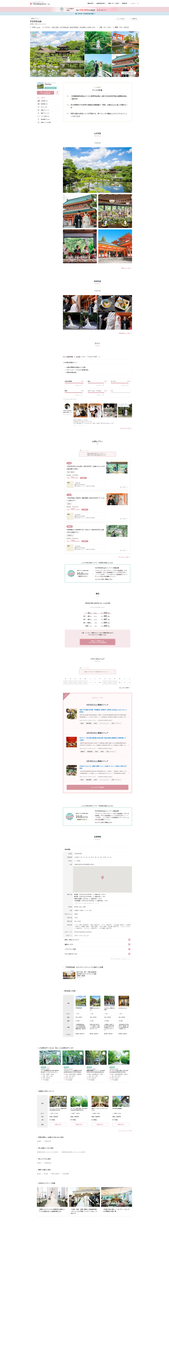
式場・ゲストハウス (40, 24)
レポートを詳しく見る (67, 414)
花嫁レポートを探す (113, 3)
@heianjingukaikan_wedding (82, 932)
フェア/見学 (45, 116)
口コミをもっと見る (125, 428)
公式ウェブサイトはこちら (81, 935)
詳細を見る (79, 1124)
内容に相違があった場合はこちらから (122, 959)
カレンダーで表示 (124, 687)
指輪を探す (90, 3)
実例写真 (44, 104)
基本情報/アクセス (45, 119)
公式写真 (44, 101)
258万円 (126, 27)
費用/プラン (45, 113)
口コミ (44, 107)
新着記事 (124, 3)
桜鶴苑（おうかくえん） (94, 1008)
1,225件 (38, 27)
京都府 (32, 24)
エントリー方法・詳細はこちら (103, 579)
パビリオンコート (123, 1008)
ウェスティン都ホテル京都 (109, 1008)
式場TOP (43, 98)
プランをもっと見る (123, 557)
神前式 (76, 914)
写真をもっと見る (125, 268)
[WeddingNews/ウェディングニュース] (38, 4)
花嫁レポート (45, 110)
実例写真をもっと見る (124, 333)
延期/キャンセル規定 (46, 122)
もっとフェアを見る (97, 787)
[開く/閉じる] (129, 940)
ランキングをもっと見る (125, 1130)
